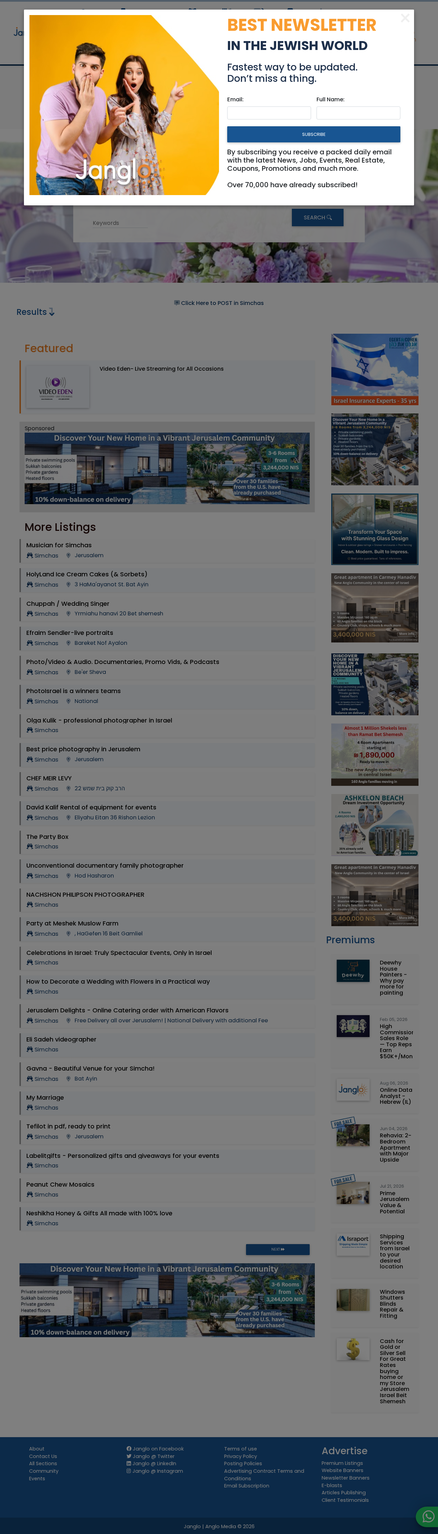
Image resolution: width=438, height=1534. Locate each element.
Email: (235, 99)
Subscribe (313, 134)
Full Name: (331, 99)
